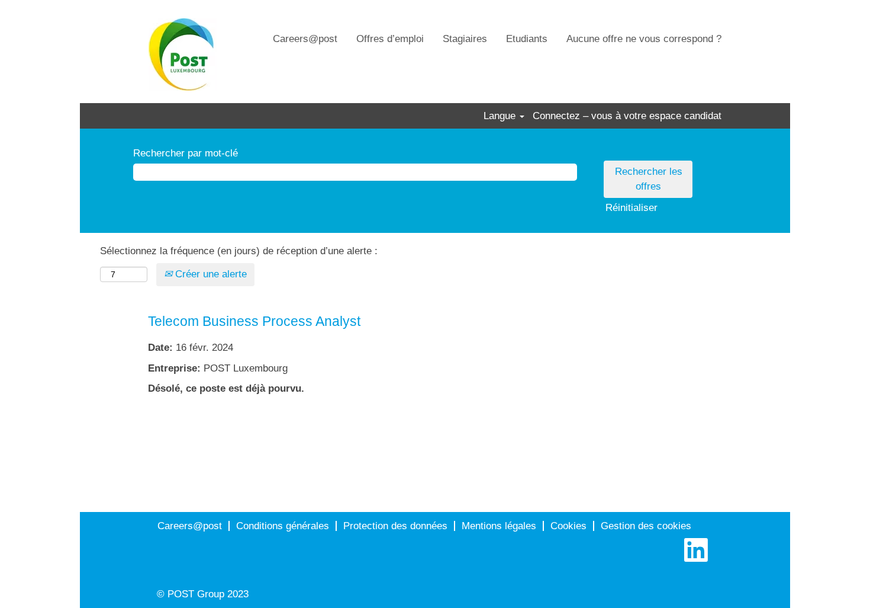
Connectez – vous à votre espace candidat (627, 115)
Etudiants (526, 38)
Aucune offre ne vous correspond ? (643, 38)
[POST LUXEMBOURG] (182, 54)
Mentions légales (499, 526)
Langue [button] (501, 115)
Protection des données (395, 526)
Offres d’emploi (390, 38)
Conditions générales (282, 526)
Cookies (568, 526)
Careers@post (305, 38)
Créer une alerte (209, 274)
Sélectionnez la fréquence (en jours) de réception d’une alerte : (239, 251)
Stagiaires (465, 38)
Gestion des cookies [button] (646, 526)
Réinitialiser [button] (631, 207)
